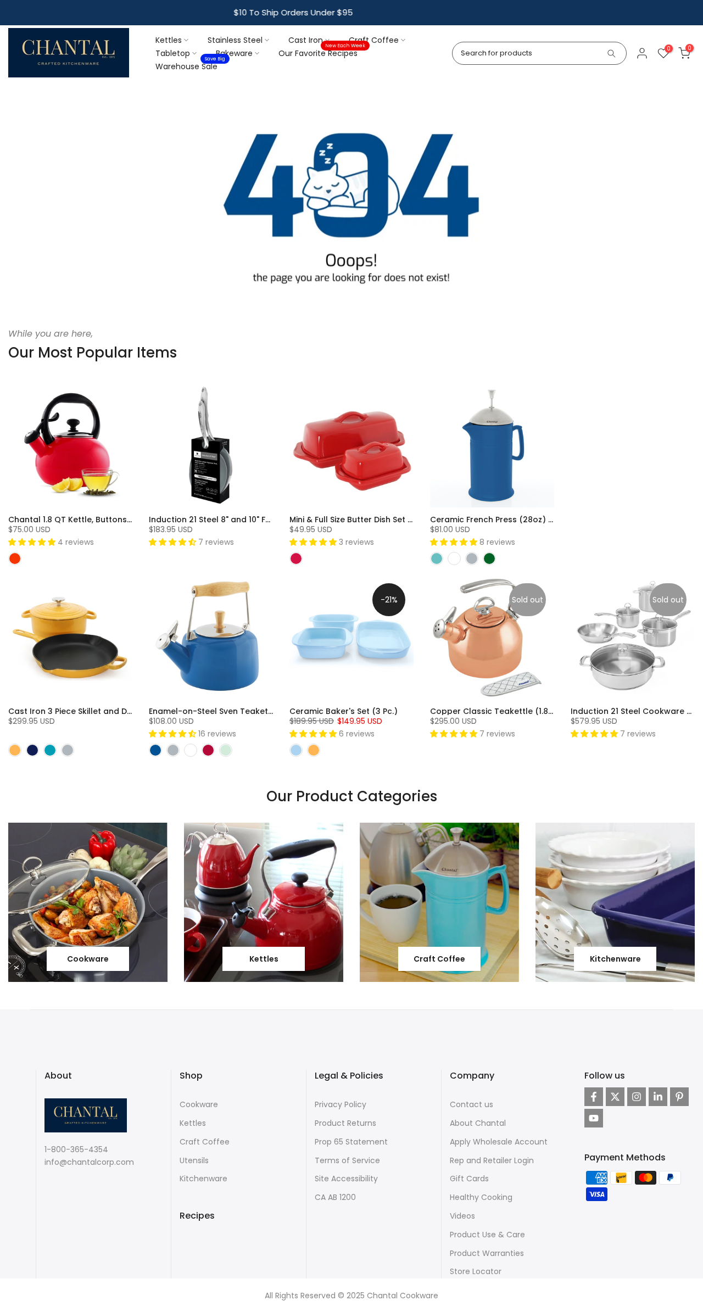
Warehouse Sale (190, 66)
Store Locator (475, 1271)
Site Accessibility (346, 1178)
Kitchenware (203, 1178)
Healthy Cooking (481, 1197)
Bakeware (234, 53)
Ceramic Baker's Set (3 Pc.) (343, 711)
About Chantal (478, 1123)
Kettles (168, 40)
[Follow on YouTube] (593, 1118)
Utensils (194, 1160)
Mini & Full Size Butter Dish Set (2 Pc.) (361, 519)
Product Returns (345, 1123)
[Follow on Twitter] (615, 1096)
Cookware (199, 1104)
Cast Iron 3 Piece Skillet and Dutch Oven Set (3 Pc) (108, 711)
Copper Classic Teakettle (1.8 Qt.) (498, 711)
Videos (462, 1215)
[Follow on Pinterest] (679, 1096)
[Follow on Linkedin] (658, 1096)
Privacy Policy (340, 1104)
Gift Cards (469, 1178)
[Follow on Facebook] (593, 1096)
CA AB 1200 (335, 1197)
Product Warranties (487, 1253)
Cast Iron (305, 40)
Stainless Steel (235, 40)
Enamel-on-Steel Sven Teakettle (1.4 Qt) (229, 711)
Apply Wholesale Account (499, 1141)
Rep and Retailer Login (492, 1160)
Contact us (471, 1104)
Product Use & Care (487, 1234)
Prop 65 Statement (351, 1141)
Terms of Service (347, 1160)
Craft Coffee (374, 40)
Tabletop (172, 53)
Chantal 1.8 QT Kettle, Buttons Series (80, 519)
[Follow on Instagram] (636, 1096)
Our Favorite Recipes (322, 53)
